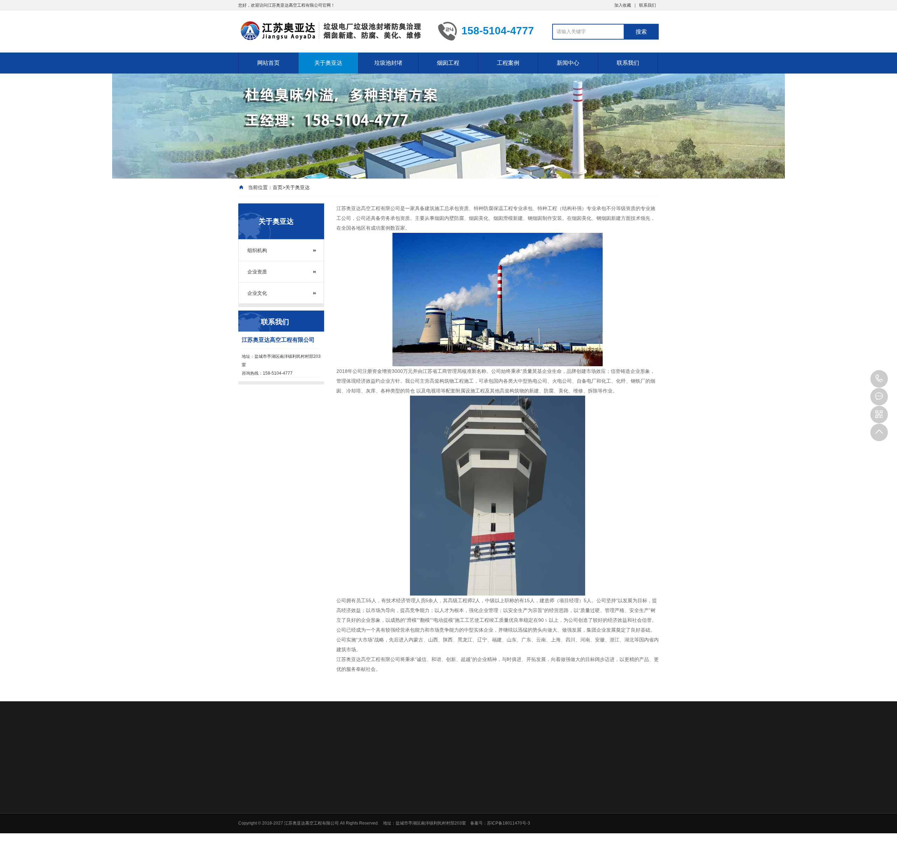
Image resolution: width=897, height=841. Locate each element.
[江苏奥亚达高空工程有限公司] (332, 30)
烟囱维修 (495, 809)
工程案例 (508, 63)
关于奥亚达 (328, 63)
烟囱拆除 (495, 836)
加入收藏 (622, 5)
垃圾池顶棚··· (443, 818)
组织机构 (257, 250)
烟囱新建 (495, 800)
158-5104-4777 (879, 379)
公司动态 (594, 800)
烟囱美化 (495, 827)
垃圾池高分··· (443, 809)
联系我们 (647, 5)
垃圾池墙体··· (443, 800)
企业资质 (257, 271)
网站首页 (268, 63)
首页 (277, 187)
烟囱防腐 (495, 818)
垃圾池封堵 (388, 63)
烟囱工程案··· (548, 809)
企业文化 (257, 293)
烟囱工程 (448, 63)
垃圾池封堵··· (548, 800)
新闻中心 (568, 63)
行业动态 (594, 809)
